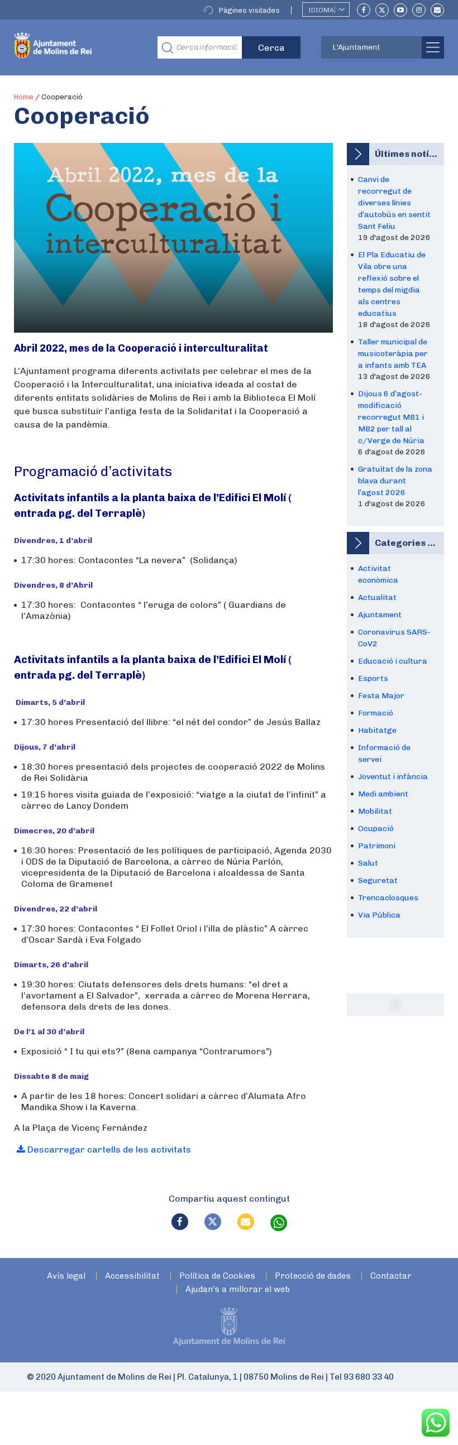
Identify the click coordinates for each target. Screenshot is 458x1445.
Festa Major (381, 695)
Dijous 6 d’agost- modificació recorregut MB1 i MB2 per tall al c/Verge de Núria (391, 417)
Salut (368, 863)
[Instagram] (419, 10)
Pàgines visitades (249, 10)
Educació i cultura (392, 661)
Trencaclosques (388, 897)
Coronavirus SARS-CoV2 (394, 638)
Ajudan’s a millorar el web (237, 1289)
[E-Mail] (437, 10)
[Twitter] (382, 10)
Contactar (391, 1276)
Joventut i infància (393, 776)
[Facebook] (363, 10)
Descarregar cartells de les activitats (108, 1149)
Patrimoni (376, 846)
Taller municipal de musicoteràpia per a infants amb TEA (393, 353)
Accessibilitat (132, 1276)
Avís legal (66, 1276)
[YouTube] (400, 10)
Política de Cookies (217, 1276)
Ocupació (376, 828)
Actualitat (377, 597)
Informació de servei (384, 753)
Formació (375, 713)
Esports (373, 678)
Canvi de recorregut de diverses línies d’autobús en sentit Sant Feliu (394, 203)
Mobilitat (375, 811)
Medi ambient (383, 794)
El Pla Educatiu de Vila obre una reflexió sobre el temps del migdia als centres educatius (392, 284)
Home (24, 97)
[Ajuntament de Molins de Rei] (77, 47)
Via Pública (379, 915)
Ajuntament (380, 615)
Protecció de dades (313, 1276)
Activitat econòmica (378, 574)
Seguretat (378, 880)
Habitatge (377, 730)
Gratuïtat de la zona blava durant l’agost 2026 (395, 480)
